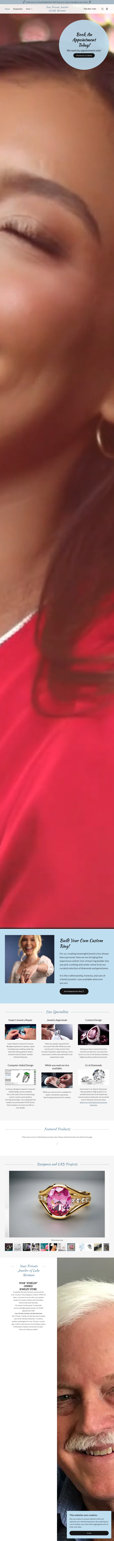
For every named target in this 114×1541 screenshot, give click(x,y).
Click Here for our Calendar (84, 55)
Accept (89, 1533)
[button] (29, 9)
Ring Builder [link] (18, 9)
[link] (57, 11)
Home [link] (7, 9)
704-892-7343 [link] (90, 9)
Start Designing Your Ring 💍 (74, 991)
